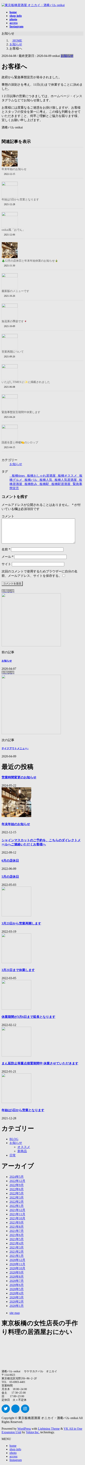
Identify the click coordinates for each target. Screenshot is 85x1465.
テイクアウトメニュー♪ (15, 748)
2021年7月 (16, 1230)
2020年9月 (16, 1272)
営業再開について (13, 351)
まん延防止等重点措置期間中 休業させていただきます (40, 1063)
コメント (8, 516)
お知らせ (67, 55)
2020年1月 (16, 1305)
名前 (6, 549)
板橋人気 (46, 479)
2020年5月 (16, 1289)
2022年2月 (16, 1201)
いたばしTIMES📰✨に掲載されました (26, 382)
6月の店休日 (10, 860)
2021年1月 (16, 1255)
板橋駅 (44, 484)
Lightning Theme (49, 1428)
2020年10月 (17, 1268)
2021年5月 (16, 1239)
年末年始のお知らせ (14, 169)
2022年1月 (16, 1206)
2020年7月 (16, 1280)
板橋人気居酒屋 (66, 479)
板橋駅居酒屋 (60, 484)
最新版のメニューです (15, 291)
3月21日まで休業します (18, 970)
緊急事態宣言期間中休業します (21, 412)
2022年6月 (16, 1189)
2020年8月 (16, 1276)
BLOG (13, 1139)
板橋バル (31, 479)
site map (14, 1313)
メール (7, 556)
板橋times (18, 475)
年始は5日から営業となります (20, 199)
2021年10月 (17, 1218)
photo (13, 1452)
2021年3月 (16, 1247)
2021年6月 (16, 1235)
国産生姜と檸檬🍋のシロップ (20, 442)
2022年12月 (17, 1181)
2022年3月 (16, 1197)
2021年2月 (16, 1251)
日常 (12, 1155)
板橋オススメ (67, 475)
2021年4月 (16, 1243)
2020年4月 (16, 1293)
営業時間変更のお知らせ (19, 777)
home (12, 1445)
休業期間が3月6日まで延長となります (28, 1016)
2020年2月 (16, 1301)
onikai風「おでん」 (13, 229)
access (13, 1456)
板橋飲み (31, 484)
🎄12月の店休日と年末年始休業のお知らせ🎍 (30, 260)
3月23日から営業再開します (21, 923)
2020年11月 (17, 1264)
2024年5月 (16, 1176)
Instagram (15, 1460)
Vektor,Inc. (33, 1432)
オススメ (23, 1147)
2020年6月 (16, 1285)
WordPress (24, 1428)
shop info (15, 1449)
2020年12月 (17, 1260)
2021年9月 (16, 1222)
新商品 (22, 1151)
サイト (6, 564)
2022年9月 (16, 1185)
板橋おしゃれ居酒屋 (41, 475)
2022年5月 (16, 1193)
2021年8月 (16, 1226)
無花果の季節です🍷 (14, 321)
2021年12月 (17, 1210)
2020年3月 (16, 1297)
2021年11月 (17, 1214)
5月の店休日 (10, 876)
